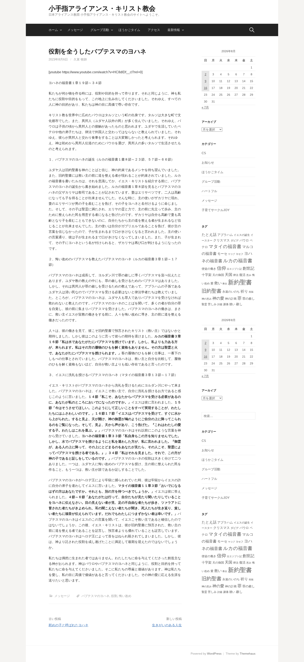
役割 (114, 596)
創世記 (248, 268)
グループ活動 (99, 30)
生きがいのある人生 (167, 625)
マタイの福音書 (225, 246)
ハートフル (209, 191)
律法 (235, 275)
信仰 (221, 268)
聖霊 (204, 304)
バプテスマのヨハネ (95, 596)
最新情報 (174, 30)
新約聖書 (240, 282)
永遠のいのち (231, 291)
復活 (242, 275)
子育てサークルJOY (216, 210)
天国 (228, 275)
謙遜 (226, 304)
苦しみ (212, 304)
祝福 (251, 292)
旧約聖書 (211, 291)
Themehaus (247, 653)
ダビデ (235, 240)
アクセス (154, 30)
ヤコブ (231, 254)
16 (205, 88)
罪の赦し (248, 298)
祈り (244, 291)
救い (218, 283)
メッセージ (75, 30)
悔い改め (125, 596)
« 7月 (205, 107)
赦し (239, 304)
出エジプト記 (234, 268)
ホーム (53, 30)
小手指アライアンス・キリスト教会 (102, 8)
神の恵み (207, 298)
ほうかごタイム (129, 30)
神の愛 (218, 298)
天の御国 (218, 275)
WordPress (214, 653)
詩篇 (219, 304)
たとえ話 (209, 235)
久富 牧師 (80, 59)
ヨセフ (239, 254)
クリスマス (221, 240)
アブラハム (225, 234)
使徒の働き (209, 268)
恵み (248, 275)
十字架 (207, 275)
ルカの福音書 (237, 260)
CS (204, 153)
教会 (225, 283)
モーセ (222, 253)
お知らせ (208, 162)
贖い (232, 304)
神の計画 (231, 298)
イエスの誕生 (242, 234)
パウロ (244, 240)
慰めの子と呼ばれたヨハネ (68, 625)
